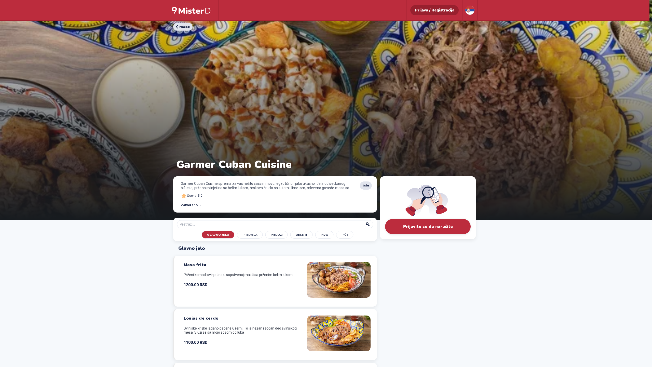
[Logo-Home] (191, 10)
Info (366, 186)
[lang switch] (470, 10)
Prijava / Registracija (434, 10)
